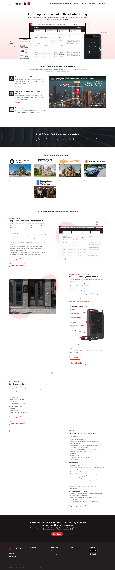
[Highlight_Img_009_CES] (70, 180)
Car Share (32, 558)
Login (52, 550)
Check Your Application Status (36, 552)
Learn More (15, 260)
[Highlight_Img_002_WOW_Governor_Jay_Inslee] (20, 180)
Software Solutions (71, 4)
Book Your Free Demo (88, 4)
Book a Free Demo (18, 265)
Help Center (72, 554)
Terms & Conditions (74, 558)
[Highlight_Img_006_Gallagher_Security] (70, 176)
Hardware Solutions (56, 4)
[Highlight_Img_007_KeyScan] (45, 176)
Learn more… (18, 86)
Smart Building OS (54, 554)
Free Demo (53, 552)
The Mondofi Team (74, 552)
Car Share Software (54, 556)
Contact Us (101, 4)
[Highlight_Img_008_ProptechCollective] (45, 197)
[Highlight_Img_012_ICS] (95, 180)
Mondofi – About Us (74, 550)
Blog (31, 556)
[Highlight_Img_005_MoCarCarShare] (95, 176)
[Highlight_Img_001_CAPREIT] (20, 176)
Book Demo (57, 534)
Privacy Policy (73, 560)
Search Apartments (34, 550)
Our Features (33, 554)
